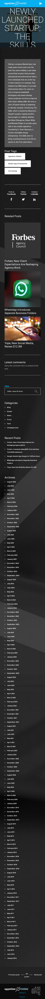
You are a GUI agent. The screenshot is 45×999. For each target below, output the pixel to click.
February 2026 (12, 506)
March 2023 (11, 649)
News (9, 415)
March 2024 (11, 600)
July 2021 (10, 730)
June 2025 (10, 539)
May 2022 (10, 689)
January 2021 (12, 755)
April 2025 (11, 547)
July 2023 (10, 632)
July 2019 (10, 828)
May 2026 (10, 494)
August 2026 (11, 482)
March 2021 (11, 746)
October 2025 (12, 522)
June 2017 (10, 909)
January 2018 (12, 893)
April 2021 (11, 742)
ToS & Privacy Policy (22, 993)
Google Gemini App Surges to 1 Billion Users (23, 456)
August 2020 (11, 775)
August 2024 (11, 579)
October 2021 (12, 718)
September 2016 (13, 946)
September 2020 (13, 771)
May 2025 (10, 543)
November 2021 (13, 714)
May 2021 (10, 738)
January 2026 (12, 510)
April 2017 (11, 917)
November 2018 (13, 860)
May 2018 (10, 885)
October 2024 (12, 571)
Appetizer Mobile (14, 156)
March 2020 (11, 795)
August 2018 (11, 873)
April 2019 (11, 840)
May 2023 (10, 641)
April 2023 (11, 645)
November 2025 (13, 518)
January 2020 (12, 803)
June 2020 (10, 783)
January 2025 (12, 559)
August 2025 (11, 531)
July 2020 (10, 779)
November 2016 (13, 938)
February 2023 (12, 653)
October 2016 (12, 942)
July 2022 (10, 681)
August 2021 (11, 726)
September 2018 (13, 869)
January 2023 (12, 657)
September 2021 (13, 722)
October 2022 (12, 669)
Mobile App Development (17, 164)
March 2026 (11, 502)
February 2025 (12, 555)
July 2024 (10, 584)
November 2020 (13, 763)
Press (9, 419)
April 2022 (11, 693)
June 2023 (10, 636)
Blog (9, 407)
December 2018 (13, 856)
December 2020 (13, 759)
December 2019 (13, 807)
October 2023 (12, 620)
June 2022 (10, 685)
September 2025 (13, 527)
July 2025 (10, 535)
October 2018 (12, 864)
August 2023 (11, 628)
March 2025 (11, 551)
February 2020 (12, 799)
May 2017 (10, 913)
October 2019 (12, 816)
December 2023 (13, 612)
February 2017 (12, 926)
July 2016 (10, 950)
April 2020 (11, 791)
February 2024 (12, 604)
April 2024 (11, 596)
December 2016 (13, 934)
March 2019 (11, 844)
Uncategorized (12, 428)
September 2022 (13, 673)
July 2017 (10, 905)
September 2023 (13, 624)
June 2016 (10, 954)
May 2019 (10, 836)
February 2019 (12, 848)
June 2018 (10, 881)
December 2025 (13, 514)
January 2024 (12, 608)
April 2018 (11, 889)
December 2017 (13, 897)
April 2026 (11, 498)
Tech (9, 424)
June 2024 (10, 588)
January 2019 (12, 852)
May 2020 (10, 787)
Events (9, 411)
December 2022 (13, 661)
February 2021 (12, 750)
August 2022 (11, 677)
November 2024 (13, 567)
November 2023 (13, 616)
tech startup (12, 171)
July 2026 (10, 486)
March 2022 (11, 698)
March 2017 (11, 921)
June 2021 (10, 734)
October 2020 (12, 767)
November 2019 (13, 812)
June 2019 (10, 832)
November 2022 (13, 665)
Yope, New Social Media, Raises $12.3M (21, 467)
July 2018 (10, 877)
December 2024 (13, 563)
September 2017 (13, 901)
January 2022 (12, 706)
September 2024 (13, 575)
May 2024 (10, 592)
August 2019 (11, 824)
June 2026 (10, 490)
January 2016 (12, 958)
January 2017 (12, 930)
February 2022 (12, 702)
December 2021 (13, 710)
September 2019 (13, 820)
